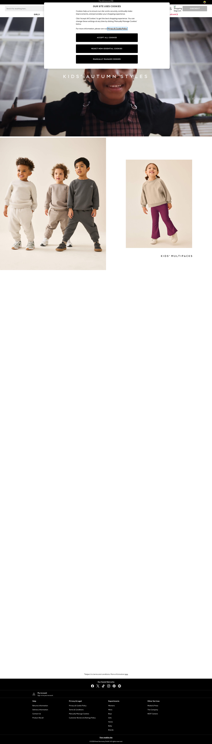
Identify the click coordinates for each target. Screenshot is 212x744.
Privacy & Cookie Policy (77, 706)
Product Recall (37, 718)
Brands (110, 730)
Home (110, 722)
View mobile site (106, 738)
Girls (110, 718)
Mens (110, 710)
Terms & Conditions (76, 710)
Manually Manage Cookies (79, 714)
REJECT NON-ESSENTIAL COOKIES (106, 49)
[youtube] (119, 686)
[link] (170, 8)
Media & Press (152, 706)
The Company (152, 710)
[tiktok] (103, 686)
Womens (111, 706)
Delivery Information (40, 710)
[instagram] (108, 686)
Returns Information (40, 706)
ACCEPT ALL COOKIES (107, 38)
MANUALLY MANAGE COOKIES (107, 59)
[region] (107, 35)
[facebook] (92, 686)
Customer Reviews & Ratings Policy (82, 718)
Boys (110, 714)
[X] (98, 686)
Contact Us (36, 714)
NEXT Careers (152, 714)
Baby (110, 726)
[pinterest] (114, 686)
